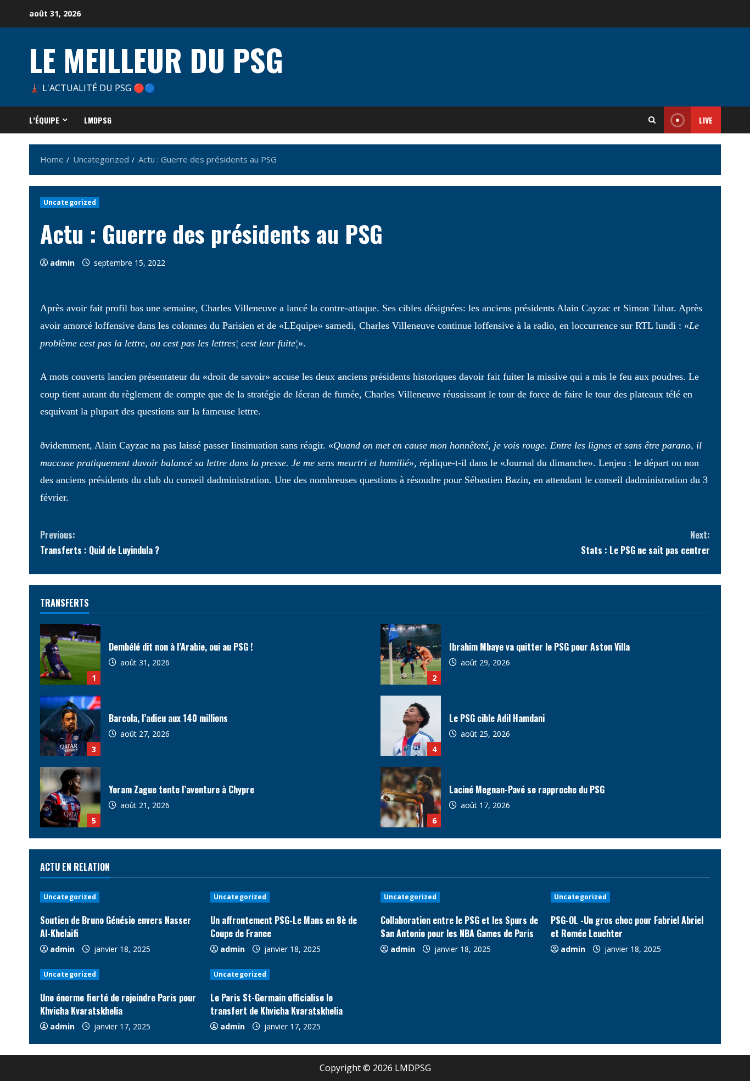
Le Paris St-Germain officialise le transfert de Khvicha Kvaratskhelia (276, 1004)
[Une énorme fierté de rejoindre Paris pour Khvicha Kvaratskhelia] (119, 974)
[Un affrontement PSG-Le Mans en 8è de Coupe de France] (290, 897)
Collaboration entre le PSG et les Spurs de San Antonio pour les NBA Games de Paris (459, 927)
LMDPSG (97, 120)
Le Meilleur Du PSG (156, 59)
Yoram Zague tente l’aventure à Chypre (70, 797)
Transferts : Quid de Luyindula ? (99, 542)
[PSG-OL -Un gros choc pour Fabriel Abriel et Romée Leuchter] (630, 897)
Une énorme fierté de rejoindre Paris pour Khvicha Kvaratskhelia (118, 1004)
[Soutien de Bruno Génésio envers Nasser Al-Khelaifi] (119, 897)
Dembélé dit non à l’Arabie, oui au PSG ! (70, 654)
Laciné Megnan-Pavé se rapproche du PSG (410, 797)
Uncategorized (69, 202)
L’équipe (44, 120)
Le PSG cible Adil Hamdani (410, 726)
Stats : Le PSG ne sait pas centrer (645, 542)
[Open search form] (652, 120)
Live (706, 120)
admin (62, 262)
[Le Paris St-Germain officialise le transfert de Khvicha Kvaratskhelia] (290, 974)
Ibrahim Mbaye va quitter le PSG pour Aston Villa (410, 654)
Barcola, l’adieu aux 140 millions (70, 726)
